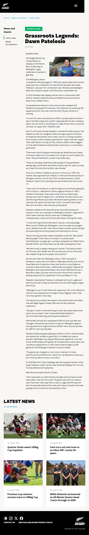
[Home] (80, 521)
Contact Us (9, 522)
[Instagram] (11, 518)
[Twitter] (16, 518)
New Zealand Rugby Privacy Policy (36, 522)
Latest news (11, 38)
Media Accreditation (11, 43)
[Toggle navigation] (76, 6)
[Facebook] (21, 518)
